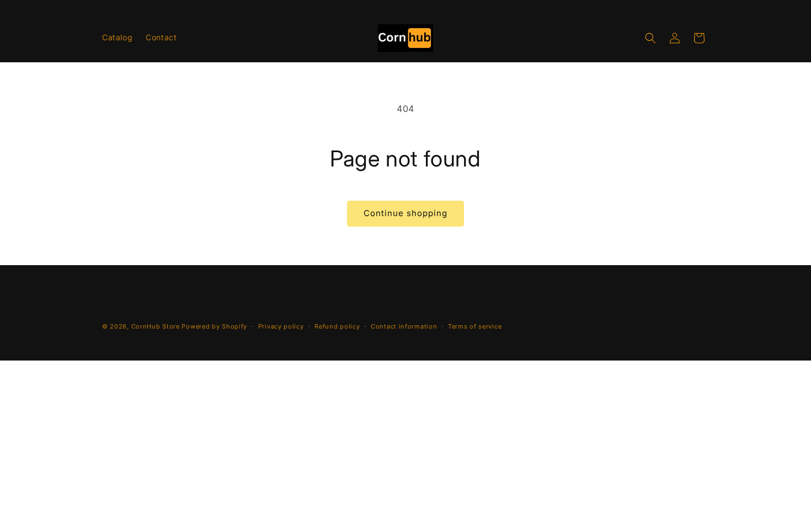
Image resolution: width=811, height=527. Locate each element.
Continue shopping (405, 213)
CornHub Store (155, 326)
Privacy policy (281, 326)
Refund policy (337, 326)
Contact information (404, 326)
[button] (650, 38)
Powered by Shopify (214, 326)
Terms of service (474, 326)
